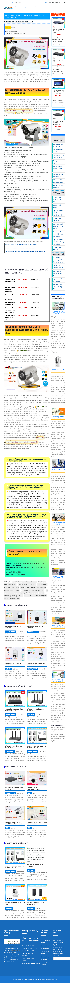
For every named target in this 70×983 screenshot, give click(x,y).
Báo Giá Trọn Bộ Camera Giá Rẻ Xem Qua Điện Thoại (58, 312)
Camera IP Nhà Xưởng (45, 953)
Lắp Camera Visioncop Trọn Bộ (57, 273)
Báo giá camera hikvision (58, 151)
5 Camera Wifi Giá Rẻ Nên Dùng (58, 181)
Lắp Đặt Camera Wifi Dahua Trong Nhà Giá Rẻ (58, 242)
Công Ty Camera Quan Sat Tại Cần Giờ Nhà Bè (58, 626)
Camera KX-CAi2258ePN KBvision (13, 627)
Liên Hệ (16, 11)
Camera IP (44, 7)
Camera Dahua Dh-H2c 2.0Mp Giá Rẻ (58, 370)
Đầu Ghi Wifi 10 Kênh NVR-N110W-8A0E (13, 747)
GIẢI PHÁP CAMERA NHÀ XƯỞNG (57, 2)
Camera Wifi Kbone (57, 206)
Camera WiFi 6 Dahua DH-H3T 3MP (15, 903)
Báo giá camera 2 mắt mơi (58, 145)
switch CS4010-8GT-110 (58, 61)
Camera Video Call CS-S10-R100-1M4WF (36, 903)
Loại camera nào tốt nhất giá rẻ (58, 156)
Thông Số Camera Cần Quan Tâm (58, 470)
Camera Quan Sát (11, 15)
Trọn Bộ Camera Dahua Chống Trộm (58, 287)
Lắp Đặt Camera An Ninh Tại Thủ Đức (24, 582)
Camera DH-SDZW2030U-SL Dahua (18, 22)
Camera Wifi (52, 7)
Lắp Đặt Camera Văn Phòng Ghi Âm (32, 590)
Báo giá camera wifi (58, 162)
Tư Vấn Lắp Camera (44, 964)
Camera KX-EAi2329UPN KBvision (13, 664)
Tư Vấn (58, 7)
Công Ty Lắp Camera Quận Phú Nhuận (58, 577)
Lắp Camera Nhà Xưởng (20, 7)
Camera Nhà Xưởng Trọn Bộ (45, 947)
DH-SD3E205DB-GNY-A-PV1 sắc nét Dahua (36, 664)
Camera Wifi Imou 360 (57, 249)
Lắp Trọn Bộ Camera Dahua (58, 267)
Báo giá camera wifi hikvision (58, 175)
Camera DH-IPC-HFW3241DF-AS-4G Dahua (37, 823)
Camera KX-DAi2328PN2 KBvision (35, 627)
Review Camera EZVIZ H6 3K (27, 585)
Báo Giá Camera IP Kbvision (58, 187)
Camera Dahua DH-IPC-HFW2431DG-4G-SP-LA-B (13, 823)
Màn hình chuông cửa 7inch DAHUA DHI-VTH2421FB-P (58, 91)
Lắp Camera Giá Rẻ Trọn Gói (58, 280)
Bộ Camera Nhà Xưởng (33, 7)
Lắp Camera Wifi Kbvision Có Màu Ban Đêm (58, 226)
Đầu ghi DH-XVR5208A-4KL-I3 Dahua (14, 788)
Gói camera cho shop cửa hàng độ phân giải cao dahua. (26, 591)
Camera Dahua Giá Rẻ (25, 15)
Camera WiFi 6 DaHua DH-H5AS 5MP (36, 865)
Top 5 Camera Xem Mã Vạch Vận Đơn (57, 169)
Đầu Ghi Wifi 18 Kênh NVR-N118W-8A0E (35, 710)
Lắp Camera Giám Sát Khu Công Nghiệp (58, 680)
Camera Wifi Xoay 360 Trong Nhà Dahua (58, 234)
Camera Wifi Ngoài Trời (57, 220)
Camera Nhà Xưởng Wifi (45, 958)
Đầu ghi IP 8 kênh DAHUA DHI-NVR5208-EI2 (58, 122)
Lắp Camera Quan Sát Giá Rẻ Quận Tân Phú (58, 417)
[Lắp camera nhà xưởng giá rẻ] (8, 9)
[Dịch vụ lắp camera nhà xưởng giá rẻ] (12, 946)
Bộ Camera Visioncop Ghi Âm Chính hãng (58, 260)
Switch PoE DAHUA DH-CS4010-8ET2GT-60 (58, 30)
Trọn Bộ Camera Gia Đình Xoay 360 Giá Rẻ (14, 710)
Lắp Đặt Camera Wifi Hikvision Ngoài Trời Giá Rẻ (58, 213)
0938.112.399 (17, 2)
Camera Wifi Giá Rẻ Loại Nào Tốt (58, 523)
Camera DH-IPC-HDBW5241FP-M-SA (33, 788)
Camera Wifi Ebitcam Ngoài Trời (57, 199)
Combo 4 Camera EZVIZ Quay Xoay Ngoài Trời (37, 747)
